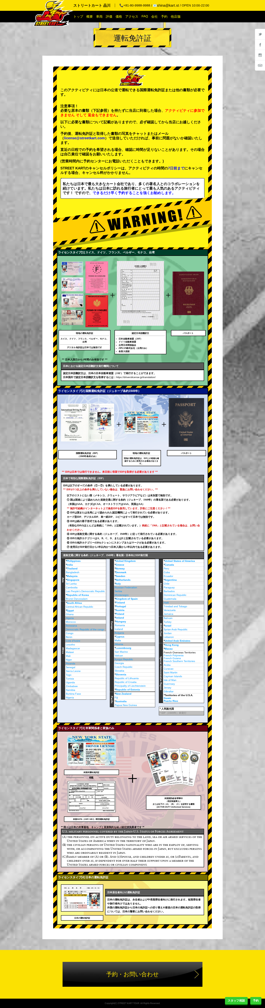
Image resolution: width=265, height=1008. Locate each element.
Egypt (70, 610)
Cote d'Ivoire (73, 640)
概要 (89, 16)
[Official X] (260, 34)
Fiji (116, 697)
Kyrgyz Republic (124, 659)
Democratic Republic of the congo (85, 629)
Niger (69, 659)
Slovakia (119, 670)
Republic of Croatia (125, 682)
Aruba (167, 664)
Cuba (167, 572)
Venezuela (170, 610)
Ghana (70, 614)
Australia (121, 701)
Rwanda (70, 663)
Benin (69, 637)
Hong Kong (172, 644)
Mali (68, 655)
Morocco (71, 621)
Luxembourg (123, 648)
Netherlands (123, 579)
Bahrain (168, 618)
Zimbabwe (72, 686)
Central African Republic (79, 606)
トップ (78, 16)
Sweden (120, 576)
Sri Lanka (71, 583)
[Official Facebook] (260, 44)
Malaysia (72, 576)
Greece (120, 564)
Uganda (70, 682)
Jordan (168, 633)
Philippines (74, 560)
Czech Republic (123, 666)
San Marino (121, 651)
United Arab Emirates (177, 640)
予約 (164, 16)
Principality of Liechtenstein (130, 685)
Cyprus (120, 636)
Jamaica (168, 613)
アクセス (131, 16)
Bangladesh (72, 572)
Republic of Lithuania (127, 678)
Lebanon (169, 637)
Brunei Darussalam (77, 598)
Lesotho (70, 644)
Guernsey (169, 683)
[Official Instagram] (260, 55)
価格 (119, 16)
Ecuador (168, 576)
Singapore (73, 579)
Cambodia (72, 587)
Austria (120, 610)
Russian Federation (126, 587)
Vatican (119, 655)
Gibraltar (169, 691)
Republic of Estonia (128, 689)
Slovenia (121, 674)
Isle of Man (170, 680)
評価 (109, 16)
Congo (69, 633)
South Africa (74, 602)
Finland (120, 602)
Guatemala (170, 598)
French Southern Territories (179, 661)
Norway (120, 568)
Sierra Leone (73, 671)
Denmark (121, 572)
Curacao (168, 668)
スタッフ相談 (236, 1000)
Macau (169, 648)
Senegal (70, 667)
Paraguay (169, 587)
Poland (120, 613)
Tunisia (70, 678)
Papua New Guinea (126, 705)
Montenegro (122, 595)
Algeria (70, 618)
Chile (166, 583)
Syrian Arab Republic (175, 629)
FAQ (145, 16)
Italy (118, 583)
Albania (119, 644)
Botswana (71, 625)
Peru (166, 568)
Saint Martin (170, 672)
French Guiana (172, 658)
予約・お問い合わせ (132, 974)
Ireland (120, 617)
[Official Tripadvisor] (260, 65)
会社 (154, 16)
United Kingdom (126, 560)
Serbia (118, 591)
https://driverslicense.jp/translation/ (136, 377)
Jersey (167, 687)
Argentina (171, 579)
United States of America (180, 560)
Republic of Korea (78, 595)
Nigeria (70, 697)
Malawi (70, 652)
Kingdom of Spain (127, 598)
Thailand (72, 568)
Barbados (169, 591)
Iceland (119, 629)
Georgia (119, 663)
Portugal (121, 606)
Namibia (70, 690)
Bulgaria (119, 632)
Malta (118, 640)
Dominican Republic (175, 595)
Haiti (166, 602)
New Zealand (123, 693)
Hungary (121, 621)
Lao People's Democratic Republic (85, 591)
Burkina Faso (73, 693)
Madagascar (73, 648)
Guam (167, 698)
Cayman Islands (173, 676)
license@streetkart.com (84, 138)
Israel (168, 625)
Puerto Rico (171, 701)
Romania (120, 625)
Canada (169, 564)
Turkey (167, 621)
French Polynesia (174, 655)
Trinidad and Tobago (175, 606)
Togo (68, 674)
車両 (99, 16)
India (70, 564)
